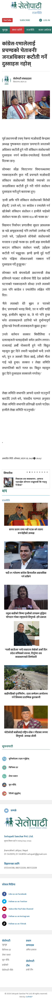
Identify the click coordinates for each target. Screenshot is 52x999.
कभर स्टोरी (17, 30)
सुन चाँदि (5, 960)
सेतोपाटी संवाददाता (22, 79)
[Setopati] (26, 823)
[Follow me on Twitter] (10, 81)
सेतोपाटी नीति (7, 970)
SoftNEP (29, 996)
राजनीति (30, 30)
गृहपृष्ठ (4, 945)
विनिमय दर (6, 950)
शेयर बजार (6, 955)
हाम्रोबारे (5, 965)
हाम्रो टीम (29, 970)
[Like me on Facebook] (7, 84)
